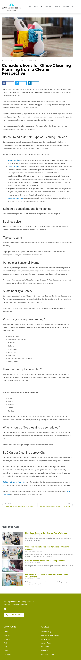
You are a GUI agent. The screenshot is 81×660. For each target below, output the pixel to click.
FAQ (5, 643)
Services (37, 6)
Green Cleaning (45, 639)
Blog (5, 647)
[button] (8, 83)
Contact (57, 6)
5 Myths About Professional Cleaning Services (45, 561)
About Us (48, 6)
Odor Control (44, 647)
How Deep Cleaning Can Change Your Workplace (46, 533)
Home (30, 6)
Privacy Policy (68, 6)
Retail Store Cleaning (47, 654)
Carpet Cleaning (45, 632)
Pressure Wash (45, 643)
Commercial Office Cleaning (49, 635)
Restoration (44, 650)
